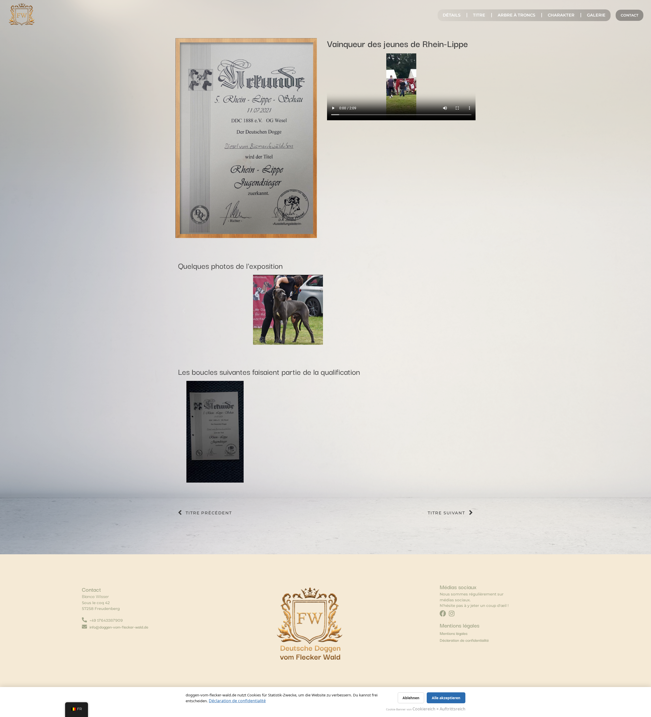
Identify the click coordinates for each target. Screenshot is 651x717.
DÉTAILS (452, 15)
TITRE (479, 15)
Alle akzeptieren (446, 697)
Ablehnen (411, 697)
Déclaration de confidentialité (237, 701)
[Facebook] (443, 613)
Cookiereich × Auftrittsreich (438, 709)
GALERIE (596, 15)
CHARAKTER (561, 15)
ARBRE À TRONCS (516, 15)
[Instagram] (452, 613)
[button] (184, 311)
